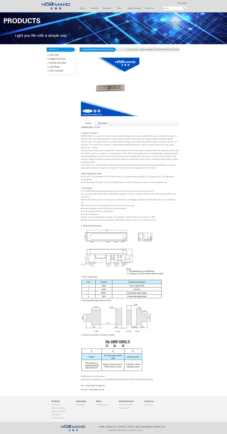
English (184, 3)
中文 (178, 3)
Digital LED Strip (57, 59)
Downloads (102, 123)
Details (88, 123)
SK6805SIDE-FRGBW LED (95, 386)
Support (122, 427)
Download (107, 8)
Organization (124, 408)
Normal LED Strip (58, 63)
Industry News (102, 405)
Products (94, 8)
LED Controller (56, 71)
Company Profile (125, 405)
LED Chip (54, 55)
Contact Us (148, 405)
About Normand (134, 8)
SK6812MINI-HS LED (96, 390)
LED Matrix (55, 67)
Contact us (149, 8)
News (119, 8)
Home (82, 8)
